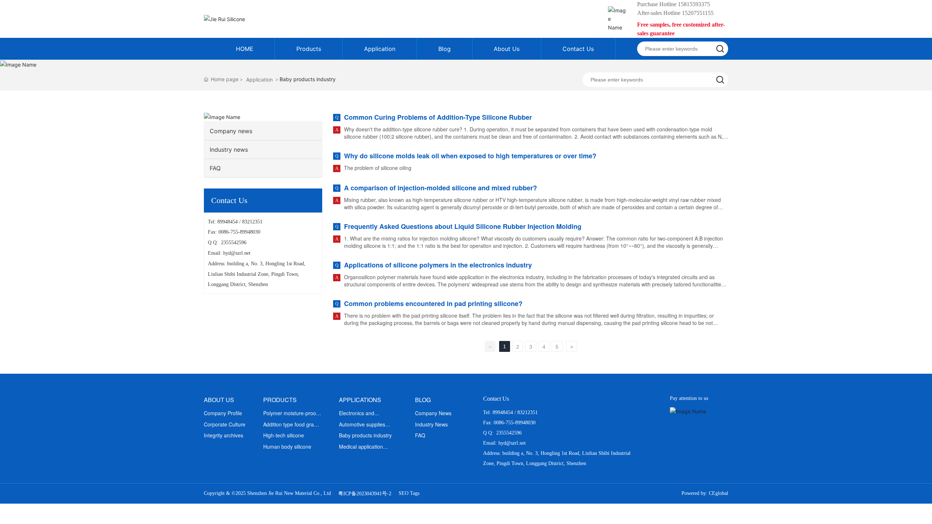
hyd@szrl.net (236, 253)
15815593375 (694, 4)
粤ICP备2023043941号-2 (364, 493)
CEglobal (718, 493)
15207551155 (698, 13)
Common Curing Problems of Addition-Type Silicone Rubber (438, 117)
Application (259, 79)
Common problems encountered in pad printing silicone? (433, 303)
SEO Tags (409, 493)
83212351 (252, 222)
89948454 (227, 222)
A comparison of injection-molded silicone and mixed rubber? (440, 187)
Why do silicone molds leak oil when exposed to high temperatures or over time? (470, 155)
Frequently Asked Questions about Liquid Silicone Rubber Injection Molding (462, 226)
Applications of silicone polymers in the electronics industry (438, 265)
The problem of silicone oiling (377, 167)
